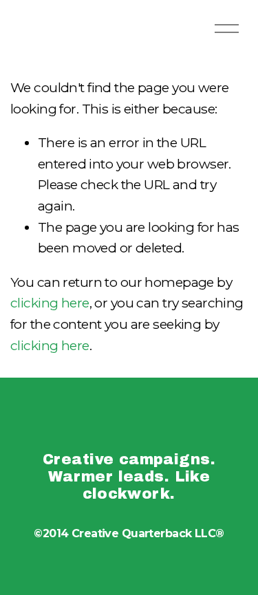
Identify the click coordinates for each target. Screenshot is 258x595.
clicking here (49, 303)
